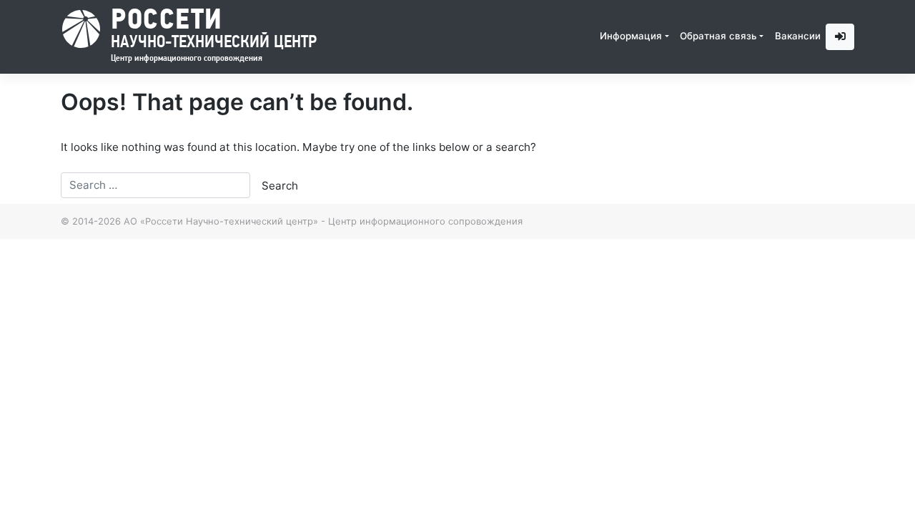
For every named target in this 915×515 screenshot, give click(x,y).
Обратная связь (718, 35)
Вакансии (798, 35)
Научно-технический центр (214, 30)
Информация (631, 35)
